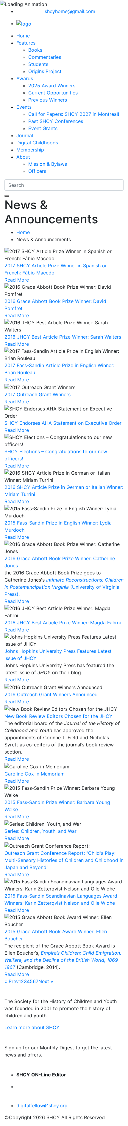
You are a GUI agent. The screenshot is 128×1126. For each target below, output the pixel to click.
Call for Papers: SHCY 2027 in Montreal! (73, 114)
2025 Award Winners (51, 86)
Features (25, 43)
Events (24, 107)
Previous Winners (47, 100)
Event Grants (42, 128)
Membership (30, 150)
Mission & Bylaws (47, 164)
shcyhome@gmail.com (70, 11)
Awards (24, 78)
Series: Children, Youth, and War (40, 831)
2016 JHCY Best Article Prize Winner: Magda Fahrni (62, 623)
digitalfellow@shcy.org (42, 1105)
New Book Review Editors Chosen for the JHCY (58, 716)
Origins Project (45, 71)
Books (35, 50)
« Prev (11, 981)
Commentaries (44, 57)
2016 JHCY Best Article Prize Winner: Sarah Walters (62, 337)
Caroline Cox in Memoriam (34, 774)
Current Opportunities (53, 93)
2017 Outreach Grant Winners (37, 394)
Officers (37, 171)
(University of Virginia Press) (64, 587)
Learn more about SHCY (32, 1027)
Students (38, 64)
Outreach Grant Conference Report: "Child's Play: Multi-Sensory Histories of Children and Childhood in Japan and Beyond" (64, 860)
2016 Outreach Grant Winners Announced (51, 694)
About (23, 157)
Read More (16, 280)
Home (23, 36)
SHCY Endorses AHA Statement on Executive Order (62, 423)
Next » (45, 981)
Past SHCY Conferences (55, 121)
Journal (24, 135)
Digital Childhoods (37, 143)
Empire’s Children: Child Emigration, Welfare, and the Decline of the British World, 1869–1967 (62, 960)
